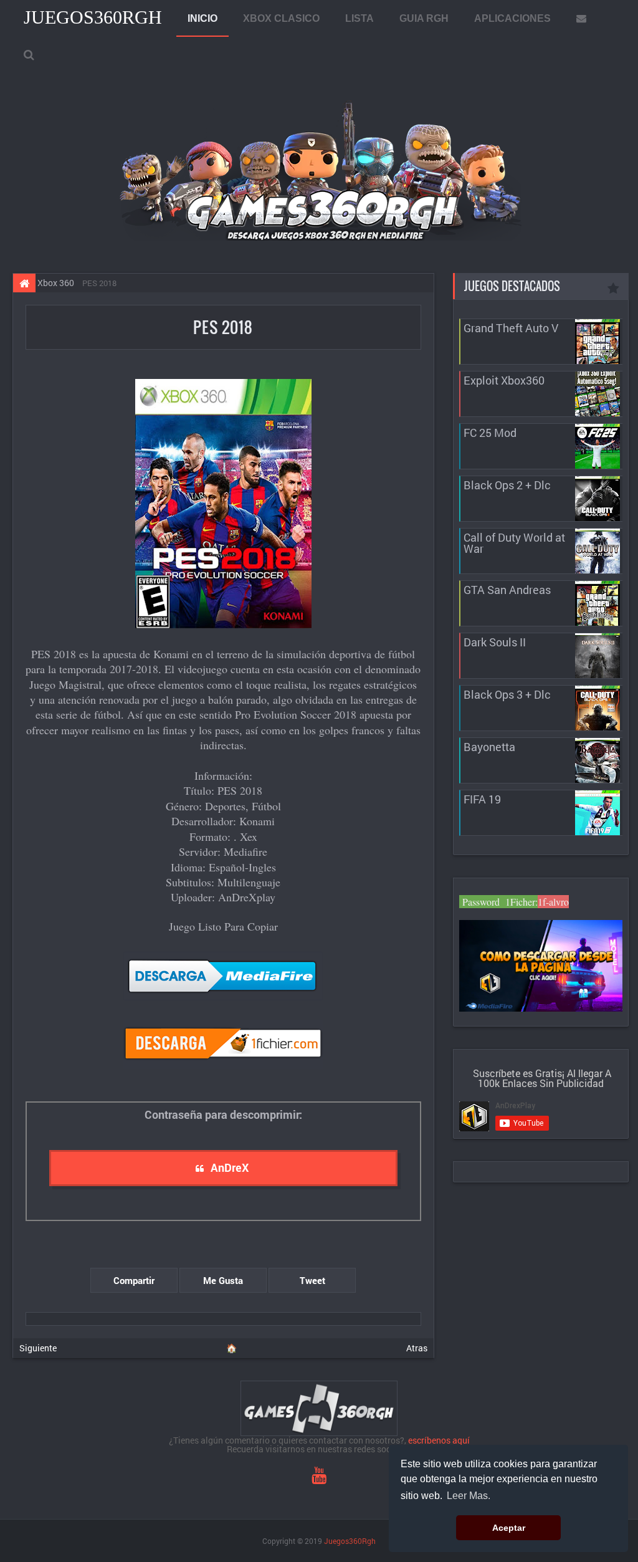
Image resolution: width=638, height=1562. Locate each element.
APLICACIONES (512, 18)
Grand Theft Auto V (511, 327)
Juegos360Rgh (93, 17)
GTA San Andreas (507, 589)
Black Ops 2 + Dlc (507, 484)
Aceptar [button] (508, 1528)
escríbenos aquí (439, 1440)
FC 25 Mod (490, 432)
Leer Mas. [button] (468, 1495)
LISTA (359, 18)
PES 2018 (223, 326)
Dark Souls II (495, 642)
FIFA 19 (482, 799)
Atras (416, 1348)
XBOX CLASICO (281, 18)
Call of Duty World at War (514, 543)
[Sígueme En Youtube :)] (319, 1478)
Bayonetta (489, 746)
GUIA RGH (424, 18)
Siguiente (38, 1348)
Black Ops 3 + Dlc (507, 694)
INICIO (202, 18)
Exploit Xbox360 (504, 380)
